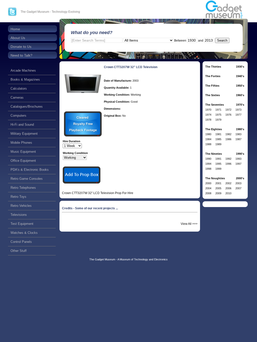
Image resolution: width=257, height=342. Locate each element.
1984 (208, 139)
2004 (208, 188)
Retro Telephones (23, 188)
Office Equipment (23, 160)
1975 (218, 114)
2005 (218, 188)
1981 (218, 134)
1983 (238, 134)
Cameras (17, 97)
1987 (238, 139)
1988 (208, 144)
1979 (218, 119)
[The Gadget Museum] (224, 10)
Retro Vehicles (21, 206)
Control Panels (21, 242)
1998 (208, 168)
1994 (208, 163)
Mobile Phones (21, 142)
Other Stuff (19, 251)
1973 (238, 109)
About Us (18, 38)
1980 (208, 134)
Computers (18, 115)
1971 (218, 109)
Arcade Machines (23, 70)
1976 (228, 114)
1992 (228, 158)
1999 (218, 168)
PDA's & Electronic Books (30, 170)
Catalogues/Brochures (27, 106)
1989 (218, 144)
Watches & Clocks (24, 233)
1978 (208, 119)
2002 (228, 183)
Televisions (19, 215)
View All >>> (189, 224)
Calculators (19, 88)
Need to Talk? (21, 55)
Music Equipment (23, 151)
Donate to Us (21, 47)
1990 (208, 158)
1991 (218, 158)
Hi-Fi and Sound (22, 124)
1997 (238, 163)
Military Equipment (24, 133)
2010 (228, 193)
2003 (238, 183)
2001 (218, 183)
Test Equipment (22, 224)
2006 (228, 188)
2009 (218, 193)
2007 (238, 188)
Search (222, 40)
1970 (208, 109)
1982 (228, 134)
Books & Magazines (25, 79)
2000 (208, 183)
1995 (218, 163)
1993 (238, 158)
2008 (208, 193)
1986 (228, 139)
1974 (208, 114)
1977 (238, 114)
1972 (228, 109)
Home (15, 29)
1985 (218, 139)
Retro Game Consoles (27, 179)
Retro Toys (18, 197)
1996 (228, 163)
